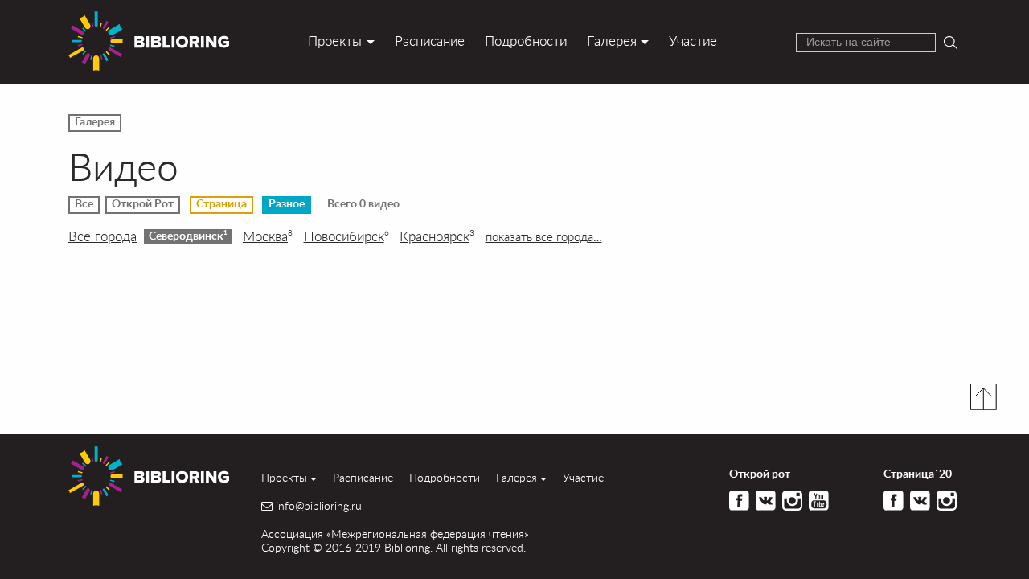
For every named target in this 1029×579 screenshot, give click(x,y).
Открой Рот (143, 204)
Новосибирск (346, 236)
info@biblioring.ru (319, 506)
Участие (693, 40)
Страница (221, 204)
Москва (268, 236)
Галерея (612, 40)
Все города (102, 236)
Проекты (335, 40)
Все (84, 204)
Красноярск (437, 236)
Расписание (430, 40)
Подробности (526, 40)
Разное (287, 204)
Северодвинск (188, 235)
